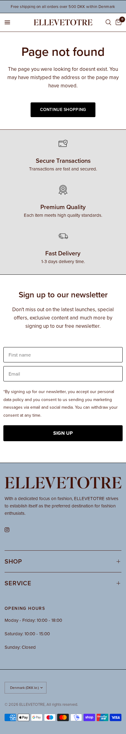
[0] (117, 22)
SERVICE (18, 583)
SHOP (13, 561)
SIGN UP (63, 433)
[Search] (108, 22)
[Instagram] (11, 530)
